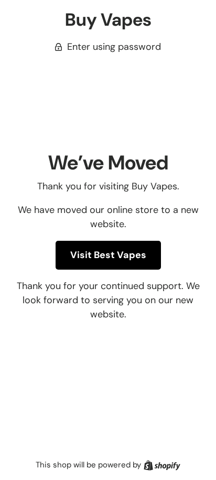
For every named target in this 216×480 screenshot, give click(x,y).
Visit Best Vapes (108, 255)
